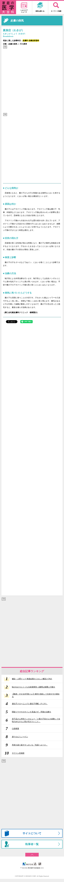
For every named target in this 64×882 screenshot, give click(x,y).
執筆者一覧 (32, 844)
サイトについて (32, 833)
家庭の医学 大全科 (8, 7)
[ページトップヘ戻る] (32, 854)
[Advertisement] (32, 81)
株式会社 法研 (32, 864)
